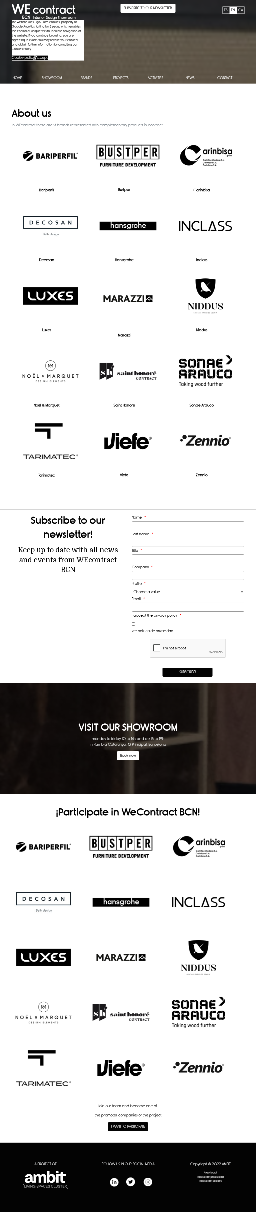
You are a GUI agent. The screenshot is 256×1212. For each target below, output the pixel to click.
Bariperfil (46, 190)
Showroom (52, 78)
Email (136, 599)
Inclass (201, 260)
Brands (86, 78)
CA (240, 10)
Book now (128, 755)
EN (233, 10)
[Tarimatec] (50, 445)
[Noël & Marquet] (50, 374)
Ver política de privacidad (152, 631)
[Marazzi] (128, 302)
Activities (155, 78)
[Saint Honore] (128, 374)
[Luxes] (50, 299)
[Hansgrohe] (128, 229)
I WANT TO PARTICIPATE (128, 1126)
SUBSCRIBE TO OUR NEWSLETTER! (148, 8)
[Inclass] (205, 229)
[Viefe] (128, 444)
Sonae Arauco (202, 405)
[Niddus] (205, 299)
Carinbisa (202, 190)
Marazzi (124, 335)
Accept (42, 58)
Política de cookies (210, 1180)
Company (140, 567)
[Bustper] (128, 159)
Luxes (46, 330)
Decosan (46, 260)
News (190, 78)
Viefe (124, 475)
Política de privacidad (210, 1176)
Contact (224, 78)
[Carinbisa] (205, 159)
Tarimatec (46, 475)
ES (226, 10)
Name (137, 517)
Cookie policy (23, 58)
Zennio (202, 475)
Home (17, 78)
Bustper (124, 190)
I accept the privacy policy (154, 615)
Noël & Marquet (47, 405)
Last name (140, 534)
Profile (137, 584)
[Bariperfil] (50, 159)
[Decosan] (50, 229)
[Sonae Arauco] (205, 374)
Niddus (201, 330)
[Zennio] (205, 444)
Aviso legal (210, 1172)
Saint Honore (124, 405)
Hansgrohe (124, 260)
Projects (120, 78)
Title (135, 551)
